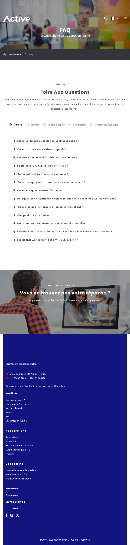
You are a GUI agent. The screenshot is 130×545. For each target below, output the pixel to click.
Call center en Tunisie (16, 420)
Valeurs (9, 412)
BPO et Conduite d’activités (19, 445)
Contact (12, 508)
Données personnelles (17, 386)
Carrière (12, 495)
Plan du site (61, 386)
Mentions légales (45, 386)
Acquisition (11, 441)
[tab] (17, 124)
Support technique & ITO (18, 449)
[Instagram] (11, 515)
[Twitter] (17, 515)
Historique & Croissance (17, 404)
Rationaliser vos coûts (16, 474)
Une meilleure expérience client (21, 470)
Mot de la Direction (15, 408)
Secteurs (12, 488)
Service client (12, 437)
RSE (8, 416)
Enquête (10, 453)
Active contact (15, 54)
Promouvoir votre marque (18, 478)
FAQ (32, 386)
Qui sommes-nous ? (15, 400)
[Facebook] (7, 515)
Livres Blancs (15, 502)
